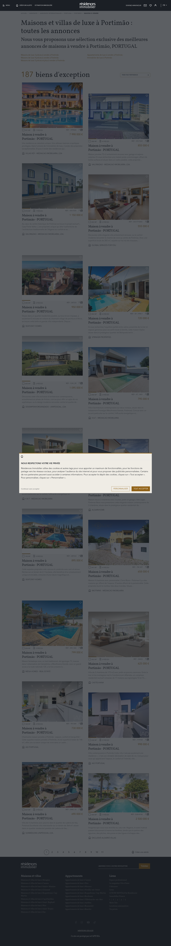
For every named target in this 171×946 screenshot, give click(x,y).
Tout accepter (141, 489)
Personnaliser (120, 489)
